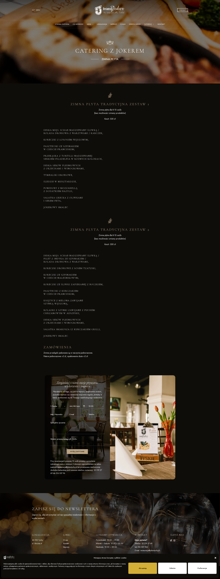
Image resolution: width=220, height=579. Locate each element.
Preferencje (202, 568)
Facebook (171, 541)
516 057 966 (143, 547)
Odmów (172, 568)
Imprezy (66, 547)
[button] (215, 558)
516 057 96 (60, 473)
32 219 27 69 (147, 543)
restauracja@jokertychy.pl (67, 467)
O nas (65, 540)
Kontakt (66, 543)
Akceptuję (143, 568)
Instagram (174, 541)
